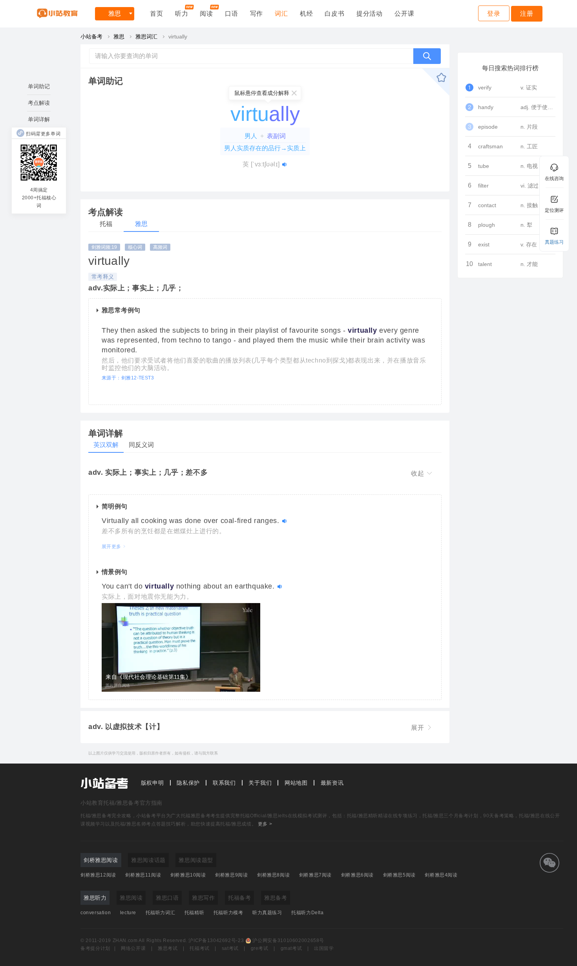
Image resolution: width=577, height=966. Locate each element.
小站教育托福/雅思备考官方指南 (121, 803)
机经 (306, 13)
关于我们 (260, 783)
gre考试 (259, 948)
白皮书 (334, 13)
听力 (181, 13)
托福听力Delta (307, 912)
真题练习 (554, 242)
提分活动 (369, 13)
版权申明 (152, 783)
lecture (128, 912)
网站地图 (296, 783)
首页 (156, 13)
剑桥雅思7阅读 (315, 875)
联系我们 (224, 783)
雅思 (114, 13)
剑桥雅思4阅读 (441, 875)
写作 (256, 13)
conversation (95, 912)
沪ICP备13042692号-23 (216, 940)
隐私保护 (188, 783)
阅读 (206, 13)
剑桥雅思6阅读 (357, 875)
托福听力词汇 (160, 912)
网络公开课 (133, 948)
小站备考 (91, 36)
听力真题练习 (267, 912)
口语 (231, 13)
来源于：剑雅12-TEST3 (128, 378)
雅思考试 (168, 948)
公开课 (404, 13)
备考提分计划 (95, 948)
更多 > (265, 824)
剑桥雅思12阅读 (98, 875)
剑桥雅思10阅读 (188, 875)
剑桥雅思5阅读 (399, 875)
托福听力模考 (228, 912)
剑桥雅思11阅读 (143, 875)
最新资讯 (332, 783)
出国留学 (324, 948)
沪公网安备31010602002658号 (288, 940)
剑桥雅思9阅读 (231, 875)
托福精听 (194, 912)
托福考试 (200, 948)
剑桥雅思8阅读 (273, 875)
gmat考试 (291, 948)
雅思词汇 (146, 36)
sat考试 (230, 948)
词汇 (281, 13)
